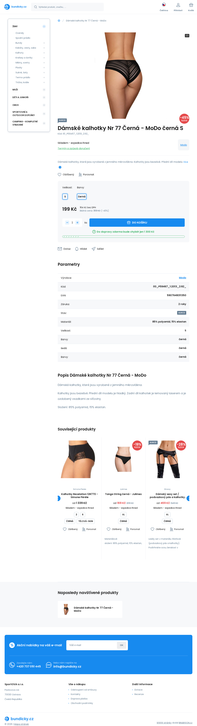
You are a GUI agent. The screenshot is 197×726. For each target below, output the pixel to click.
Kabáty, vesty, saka (26, 47)
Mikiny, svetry (23, 62)
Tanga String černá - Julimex (123, 494)
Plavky (19, 67)
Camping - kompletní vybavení (25, 123)
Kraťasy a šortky (24, 57)
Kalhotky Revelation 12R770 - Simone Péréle (79, 496)
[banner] (15, 6)
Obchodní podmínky (82, 703)
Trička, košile (22, 82)
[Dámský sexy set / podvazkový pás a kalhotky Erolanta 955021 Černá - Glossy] (167, 459)
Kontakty (75, 694)
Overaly (20, 33)
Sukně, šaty (22, 72)
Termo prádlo (23, 77)
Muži (15, 89)
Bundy (19, 42)
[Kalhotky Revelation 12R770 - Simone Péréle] (79, 459)
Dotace (139, 689)
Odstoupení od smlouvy (84, 689)
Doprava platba (79, 698)
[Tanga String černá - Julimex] (123, 459)
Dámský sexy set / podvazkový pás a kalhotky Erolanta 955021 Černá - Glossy (167, 496)
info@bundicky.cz (67, 666)
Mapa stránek (21, 724)
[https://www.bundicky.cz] (59, 20)
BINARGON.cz (185, 722)
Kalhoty (20, 52)
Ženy (15, 26)
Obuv (15, 105)
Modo (183, 145)
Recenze (139, 694)
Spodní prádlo (23, 37)
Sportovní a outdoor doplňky (23, 113)
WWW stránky (164, 722)
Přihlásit (121, 645)
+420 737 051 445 (29, 666)
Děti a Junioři (20, 97)
